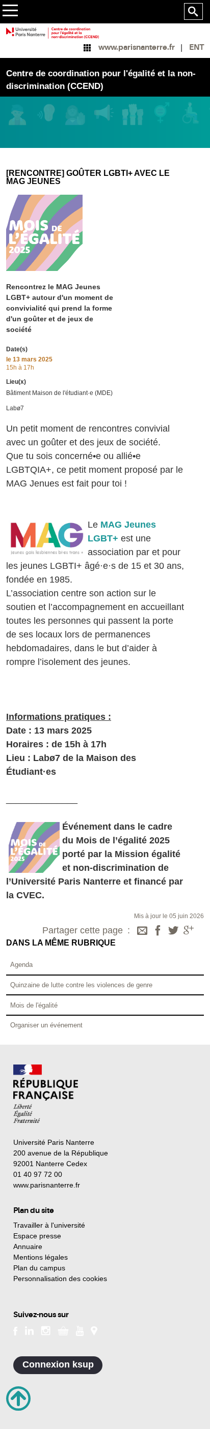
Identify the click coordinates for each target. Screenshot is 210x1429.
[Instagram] (45, 1330)
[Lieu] (94, 1330)
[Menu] (10, 12)
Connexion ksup (58, 1364)
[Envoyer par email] (142, 931)
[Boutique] (63, 1330)
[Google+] (188, 931)
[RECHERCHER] (193, 11)
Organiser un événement (46, 1025)
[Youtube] (80, 1330)
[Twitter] (173, 931)
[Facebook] (158, 931)
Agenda (21, 964)
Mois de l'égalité (34, 1005)
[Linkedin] (29, 1330)
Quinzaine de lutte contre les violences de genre (81, 985)
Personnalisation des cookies (60, 1278)
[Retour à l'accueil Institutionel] (45, 1094)
